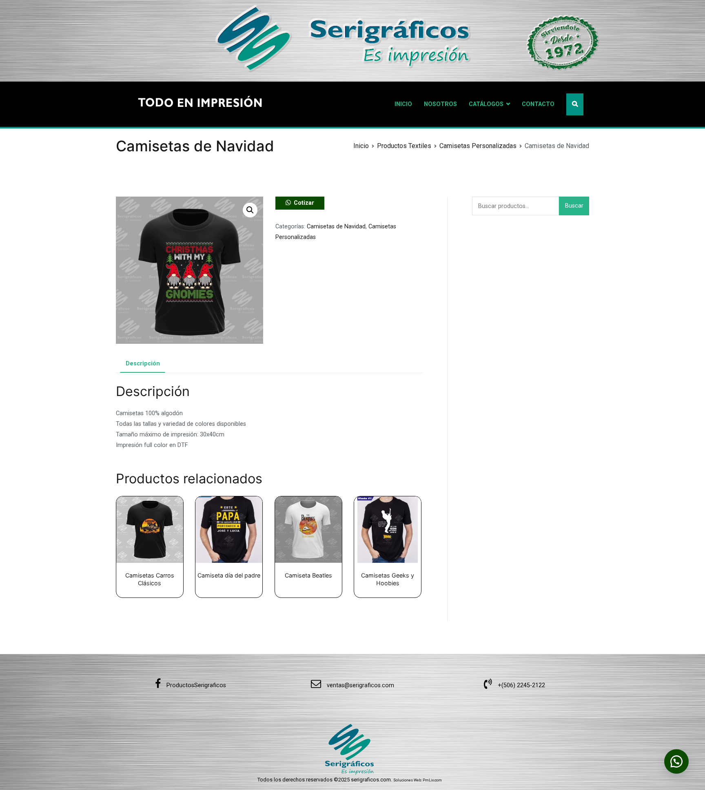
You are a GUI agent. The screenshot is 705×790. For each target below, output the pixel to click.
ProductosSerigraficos (195, 685)
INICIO (403, 104)
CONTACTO (538, 104)
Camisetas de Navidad (336, 226)
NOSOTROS (440, 104)
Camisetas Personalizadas (478, 146)
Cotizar (304, 202)
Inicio (361, 146)
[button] (250, 210)
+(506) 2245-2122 (520, 685)
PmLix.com (432, 780)
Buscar (574, 205)
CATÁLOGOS (486, 104)
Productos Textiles (404, 146)
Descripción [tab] (143, 363)
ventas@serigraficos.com (359, 685)
